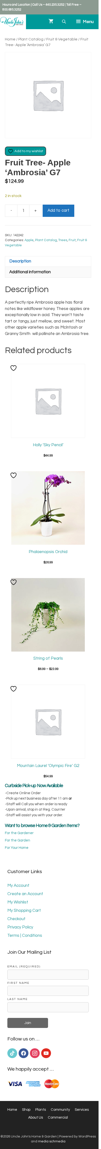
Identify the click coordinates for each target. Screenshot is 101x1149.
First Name (18, 982)
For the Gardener (19, 833)
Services (82, 1110)
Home (10, 39)
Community (60, 1110)
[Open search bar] (64, 21)
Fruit (72, 240)
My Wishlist (17, 902)
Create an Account (25, 894)
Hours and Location (16, 4)
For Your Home (16, 848)
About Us (35, 1117)
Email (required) (23, 966)
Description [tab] (20, 261)
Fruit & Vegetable (61, 39)
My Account (18, 885)
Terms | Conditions (24, 935)
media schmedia (51, 1141)
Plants (40, 1110)
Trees (62, 240)
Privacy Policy (20, 927)
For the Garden (17, 840)
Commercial (58, 1117)
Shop (26, 1110)
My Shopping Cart (24, 910)
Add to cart (58, 210)
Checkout (16, 919)
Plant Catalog (30, 39)
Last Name (17, 999)
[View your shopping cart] (51, 21)
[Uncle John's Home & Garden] (12, 21)
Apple (29, 240)
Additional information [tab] (30, 272)
